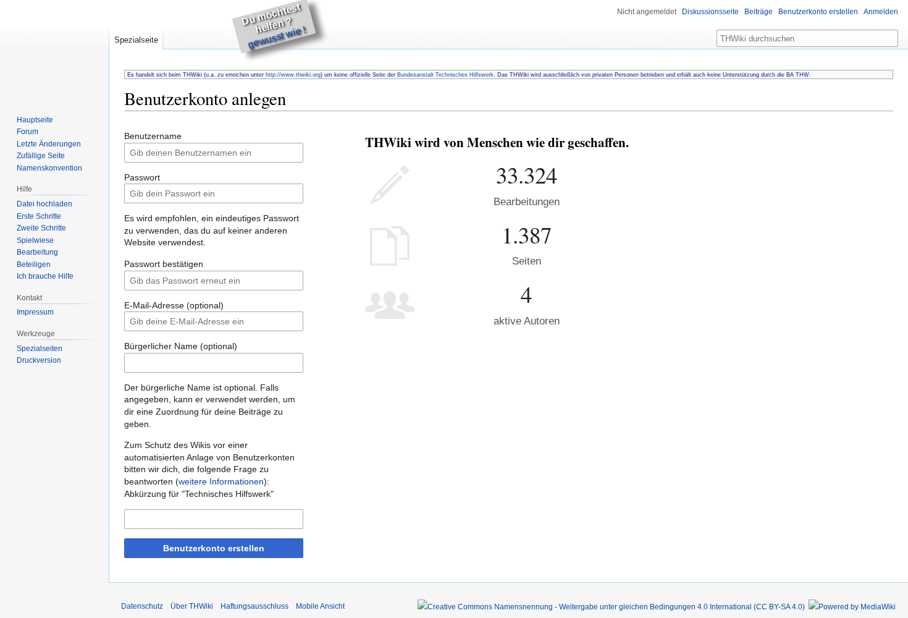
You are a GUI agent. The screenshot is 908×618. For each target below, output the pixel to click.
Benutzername (153, 136)
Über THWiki (191, 606)
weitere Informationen (221, 481)
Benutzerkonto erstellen (213, 548)
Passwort (142, 177)
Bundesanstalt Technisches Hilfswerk (445, 75)
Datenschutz (142, 606)
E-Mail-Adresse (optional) (174, 305)
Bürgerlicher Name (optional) (180, 346)
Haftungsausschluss (254, 606)
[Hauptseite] (54, 49)
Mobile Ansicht (320, 606)
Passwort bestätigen (163, 264)
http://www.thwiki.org (293, 75)
